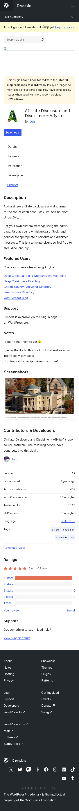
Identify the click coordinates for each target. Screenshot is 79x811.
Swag (47, 712)
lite (72, 537)
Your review (11, 610)
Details (12, 146)
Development (17, 175)
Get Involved (50, 692)
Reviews (13, 156)
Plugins (46, 674)
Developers (11, 705)
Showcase (48, 661)
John (33, 121)
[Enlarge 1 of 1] (70, 383)
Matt (9, 731)
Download (12, 132)
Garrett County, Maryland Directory (27, 287)
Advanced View (14, 548)
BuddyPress (14, 744)
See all (71, 610)
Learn (7, 692)
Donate (48, 705)
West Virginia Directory (19, 292)
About (8, 661)
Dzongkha (19, 760)
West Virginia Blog (16, 298)
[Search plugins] (42, 39)
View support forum (17, 638)
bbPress (11, 737)
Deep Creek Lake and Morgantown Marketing (35, 276)
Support (12, 185)
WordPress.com (16, 724)
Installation (15, 166)
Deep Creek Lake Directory (22, 281)
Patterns (47, 680)
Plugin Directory (13, 16)
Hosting (9, 674)
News (7, 667)
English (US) (68, 521)
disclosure (62, 537)
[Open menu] (73, 5)
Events (46, 699)
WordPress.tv (15, 712)
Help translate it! (65, 27)
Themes (46, 667)
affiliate (56, 529)
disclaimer (68, 529)
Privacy (9, 680)
